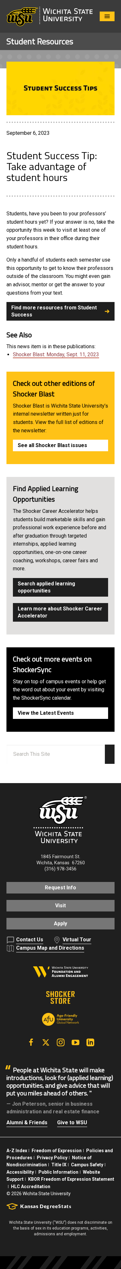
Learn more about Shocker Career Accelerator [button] (60, 612)
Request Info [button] (60, 888)
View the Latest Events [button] (46, 713)
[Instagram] (61, 1042)
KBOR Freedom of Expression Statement (71, 1179)
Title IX (58, 1164)
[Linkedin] (90, 1042)
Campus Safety (87, 1164)
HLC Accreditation (30, 1186)
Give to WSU (72, 1122)
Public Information (58, 1172)
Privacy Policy (52, 1157)
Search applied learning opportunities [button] (46, 587)
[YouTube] (75, 1042)
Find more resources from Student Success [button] (54, 311)
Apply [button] (60, 923)
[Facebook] (31, 1042)
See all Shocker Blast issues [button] (52, 445)
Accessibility (20, 1172)
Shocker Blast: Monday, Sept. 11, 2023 (56, 354)
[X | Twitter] (46, 1042)
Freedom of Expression (57, 1150)
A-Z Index (16, 1150)
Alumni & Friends (26, 1122)
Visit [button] (60, 905)
